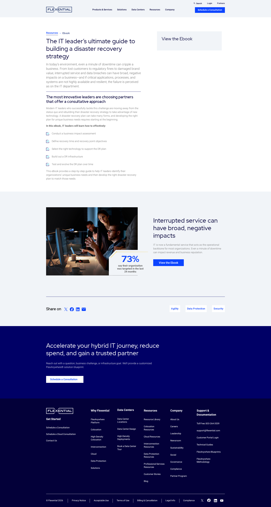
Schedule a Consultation (210, 10)
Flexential (59, 10)
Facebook (209, 500)
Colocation (96, 429)
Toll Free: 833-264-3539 (208, 423)
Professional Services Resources (154, 465)
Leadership (175, 433)
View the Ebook (168, 262)
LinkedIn (215, 500)
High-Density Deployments (123, 438)
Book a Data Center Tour (126, 448)
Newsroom (175, 440)
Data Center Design (126, 429)
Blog (146, 481)
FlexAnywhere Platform (97, 421)
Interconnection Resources (151, 445)
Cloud (93, 454)
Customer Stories (152, 474)
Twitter (202, 500)
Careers (174, 426)
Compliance (176, 469)
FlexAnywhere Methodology (203, 460)
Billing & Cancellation (147, 500)
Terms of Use (123, 500)
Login (209, 3)
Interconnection (98, 447)
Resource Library (152, 419)
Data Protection (98, 461)
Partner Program (178, 476)
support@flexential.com (208, 430)
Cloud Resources (152, 436)
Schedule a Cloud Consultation (61, 434)
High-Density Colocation (97, 438)
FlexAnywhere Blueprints (209, 452)
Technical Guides (205, 444)
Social (173, 455)
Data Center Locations (123, 420)
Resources (52, 32)
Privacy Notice (79, 500)
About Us (174, 419)
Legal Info (170, 500)
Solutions (95, 468)
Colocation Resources (149, 428)
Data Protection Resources (151, 455)
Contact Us (51, 440)
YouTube (222, 500)
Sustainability (176, 447)
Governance (176, 462)
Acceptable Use (101, 500)
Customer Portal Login (208, 437)
